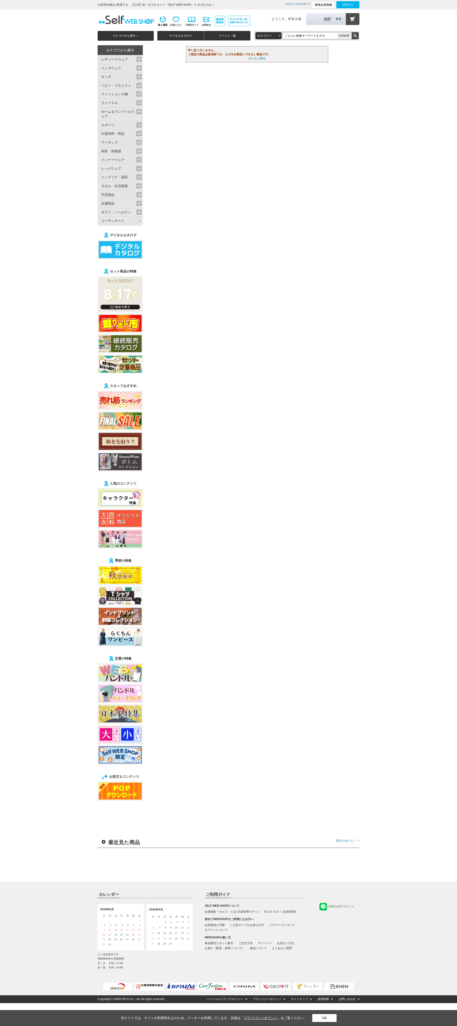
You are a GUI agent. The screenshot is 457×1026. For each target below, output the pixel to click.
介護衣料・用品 (112, 133)
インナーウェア (112, 160)
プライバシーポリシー (267, 999)
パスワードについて (282, 925)
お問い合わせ (347, 999)
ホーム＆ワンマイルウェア (117, 114)
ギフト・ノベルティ (116, 212)
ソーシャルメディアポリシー (224, 999)
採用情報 (323, 999)
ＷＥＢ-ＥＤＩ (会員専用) (280, 911)
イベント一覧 (227, 35)
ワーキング (109, 142)
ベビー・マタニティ (116, 85)
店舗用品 (107, 203)
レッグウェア (111, 168)
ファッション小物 (114, 94)
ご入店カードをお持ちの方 (247, 925)
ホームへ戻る (257, 58)
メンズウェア (111, 68)
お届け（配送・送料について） (225, 948)
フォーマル (109, 103)
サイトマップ (299, 999)
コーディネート (112, 221)
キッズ (106, 77)
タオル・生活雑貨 (114, 186)
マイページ (265, 943)
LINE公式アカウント (341, 906)
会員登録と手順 (215, 925)
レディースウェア (114, 59)
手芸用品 (107, 195)
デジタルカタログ (180, 35)
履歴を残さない (346, 840)
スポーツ (107, 125)
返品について (258, 948)
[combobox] (268, 35)
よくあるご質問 (282, 948)
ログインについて (216, 929)
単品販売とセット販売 (219, 943)
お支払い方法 (285, 943)
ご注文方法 (245, 943)
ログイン (348, 4)
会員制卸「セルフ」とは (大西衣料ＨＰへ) (232, 911)
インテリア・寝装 (114, 177)
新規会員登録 (323, 4)
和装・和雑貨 (111, 151)
